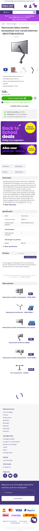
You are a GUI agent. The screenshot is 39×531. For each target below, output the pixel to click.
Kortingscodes (7, 453)
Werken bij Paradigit (10, 444)
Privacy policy (23, 521)
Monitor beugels (12, 24)
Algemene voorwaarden (10, 521)
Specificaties (18, 166)
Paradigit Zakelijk (8, 439)
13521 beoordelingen (17, 114)
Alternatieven (19, 172)
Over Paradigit (8, 412)
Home (3, 24)
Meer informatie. (26, 277)
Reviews (5, 172)
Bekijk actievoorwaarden (19, 19)
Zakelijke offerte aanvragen (19, 106)
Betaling (5, 426)
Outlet (5, 447)
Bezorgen (6, 423)
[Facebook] (5, 476)
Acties (5, 450)
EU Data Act (7, 467)
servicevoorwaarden (22, 528)
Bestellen (6, 420)
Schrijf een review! (30, 257)
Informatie (6, 166)
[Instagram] (15, 476)
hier (12, 266)
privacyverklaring (10, 528)
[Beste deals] (20, 149)
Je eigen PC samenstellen (11, 442)
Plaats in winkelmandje (15, 98)
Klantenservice (8, 409)
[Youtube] (10, 476)
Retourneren (7, 418)
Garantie (6, 431)
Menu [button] (7, 12)
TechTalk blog (7, 460)
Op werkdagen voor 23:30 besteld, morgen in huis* (20, 1)
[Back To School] (20, 131)
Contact (5, 415)
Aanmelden (18, 498)
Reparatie (6, 428)
